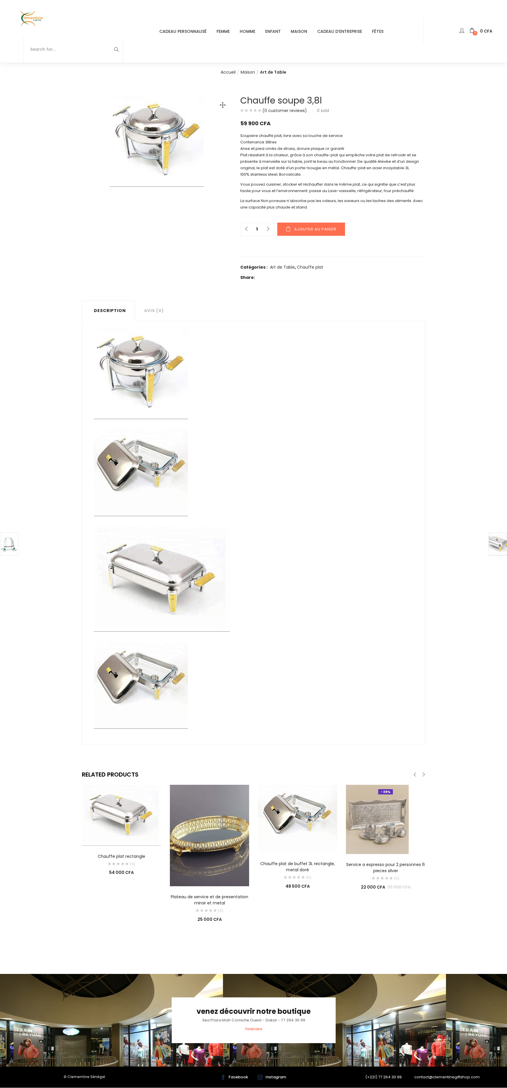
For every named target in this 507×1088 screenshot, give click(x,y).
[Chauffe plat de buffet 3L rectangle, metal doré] (297, 818)
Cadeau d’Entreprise (339, 31)
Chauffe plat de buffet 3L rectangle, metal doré (297, 867)
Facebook (238, 1077)
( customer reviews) (284, 110)
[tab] (108, 310)
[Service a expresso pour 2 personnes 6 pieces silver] (377, 819)
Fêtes (377, 31)
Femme (223, 31)
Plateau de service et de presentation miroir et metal (209, 900)
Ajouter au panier (315, 229)
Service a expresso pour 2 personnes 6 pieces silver (385, 868)
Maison (299, 31)
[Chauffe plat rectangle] (121, 815)
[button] (481, 31)
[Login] (462, 31)
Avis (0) (154, 310)
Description (110, 310)
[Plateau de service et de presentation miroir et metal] (209, 835)
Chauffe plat (310, 267)
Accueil (228, 72)
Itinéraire (253, 1029)
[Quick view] (109, 837)
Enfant (273, 31)
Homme (247, 31)
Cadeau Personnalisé (183, 31)
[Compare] (121, 837)
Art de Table (273, 72)
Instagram (276, 1077)
